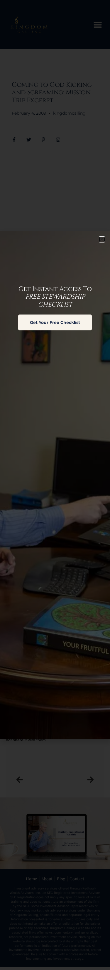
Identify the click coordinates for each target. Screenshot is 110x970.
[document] (55, 485)
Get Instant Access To (55, 297)
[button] (102, 239)
